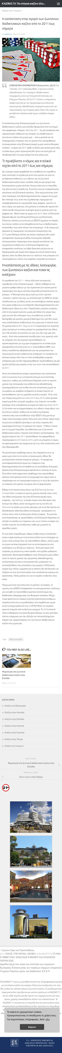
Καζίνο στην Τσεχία (14, 739)
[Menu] (58, 3)
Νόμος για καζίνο (15, 639)
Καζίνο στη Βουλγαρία (15, 705)
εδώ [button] (48, 1019)
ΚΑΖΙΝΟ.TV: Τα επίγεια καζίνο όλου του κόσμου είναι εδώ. (24, 3)
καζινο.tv (8, 34)
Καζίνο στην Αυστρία (14, 712)
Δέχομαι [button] (32, 1027)
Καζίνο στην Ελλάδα (14, 719)
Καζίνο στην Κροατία (14, 732)
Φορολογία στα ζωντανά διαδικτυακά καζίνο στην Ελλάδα (13, 675)
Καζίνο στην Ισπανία (14, 726)
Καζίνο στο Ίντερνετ (12, 10)
